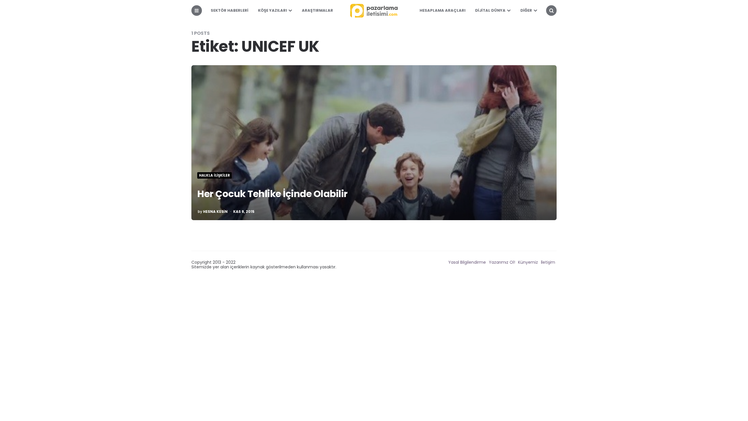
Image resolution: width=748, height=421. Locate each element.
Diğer (526, 10)
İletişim (548, 262)
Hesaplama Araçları (442, 10)
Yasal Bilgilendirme (467, 262)
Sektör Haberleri (229, 10)
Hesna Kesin (215, 212)
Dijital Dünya (490, 10)
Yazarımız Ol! (502, 262)
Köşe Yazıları (272, 10)
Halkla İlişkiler (214, 175)
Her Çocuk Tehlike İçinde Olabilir (272, 193)
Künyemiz (528, 262)
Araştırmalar (317, 10)
